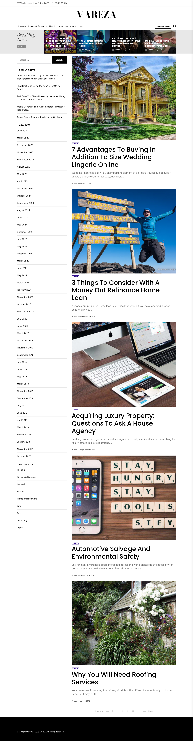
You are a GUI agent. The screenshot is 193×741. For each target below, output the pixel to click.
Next (150, 711)
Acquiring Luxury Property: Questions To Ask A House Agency (113, 423)
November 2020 (25, 297)
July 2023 (22, 239)
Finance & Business (37, 26)
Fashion (22, 26)
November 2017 (25, 449)
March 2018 (23, 427)
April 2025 (22, 181)
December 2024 (25, 188)
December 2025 (25, 145)
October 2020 (24, 304)
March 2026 (23, 138)
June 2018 (22, 412)
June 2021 (22, 268)
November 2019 (25, 347)
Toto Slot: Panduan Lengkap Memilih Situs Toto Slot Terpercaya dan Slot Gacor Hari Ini (159, 42)
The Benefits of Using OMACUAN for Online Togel (38, 87)
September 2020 (25, 311)
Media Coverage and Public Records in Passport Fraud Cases (91, 43)
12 (133, 711)
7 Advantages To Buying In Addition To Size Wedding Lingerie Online (114, 157)
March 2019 (23, 384)
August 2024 (23, 210)
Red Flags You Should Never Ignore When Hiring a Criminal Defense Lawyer (60, 42)
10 (122, 711)
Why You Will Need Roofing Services (114, 678)
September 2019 (25, 355)
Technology (23, 520)
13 (138, 711)
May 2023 (22, 246)
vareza (74, 183)
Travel (20, 527)
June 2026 (22, 130)
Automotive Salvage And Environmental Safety (111, 552)
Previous (99, 711)
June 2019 (22, 369)
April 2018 (22, 420)
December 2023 (25, 232)
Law (81, 26)
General (21, 484)
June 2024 (22, 217)
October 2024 (24, 195)
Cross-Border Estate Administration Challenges (123, 43)
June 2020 (22, 326)
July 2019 (22, 362)
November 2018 (25, 391)
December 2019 (25, 340)
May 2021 (22, 275)
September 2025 (25, 159)
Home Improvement (67, 26)
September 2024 (25, 203)
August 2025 (23, 166)
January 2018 (23, 441)
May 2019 (22, 376)
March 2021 (23, 282)
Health (52, 26)
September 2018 (25, 398)
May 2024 (22, 224)
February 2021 (24, 289)
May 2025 (22, 174)
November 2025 (25, 152)
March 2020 (23, 333)
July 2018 (22, 405)
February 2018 (24, 434)
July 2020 (22, 318)
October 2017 (24, 456)
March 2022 (23, 261)
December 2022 (25, 253)
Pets (19, 513)
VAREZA (96, 14)
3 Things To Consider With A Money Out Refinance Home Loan (116, 290)
